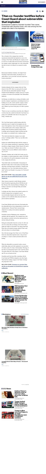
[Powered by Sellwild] (27, 384)
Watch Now (41, 2)
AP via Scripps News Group (9, 52)
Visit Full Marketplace (25, 314)
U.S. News (4, 11)
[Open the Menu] (2, 2)
